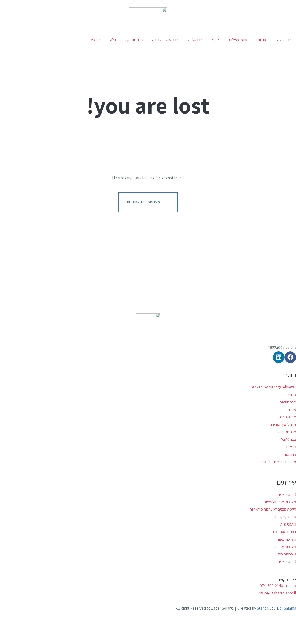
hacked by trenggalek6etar (273, 387)
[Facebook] (290, 357)
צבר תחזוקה (134, 39)
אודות (262, 39)
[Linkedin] (278, 357)
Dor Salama (286, 608)
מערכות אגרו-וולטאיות (280, 501)
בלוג (113, 39)
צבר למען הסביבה (165, 39)
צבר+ (216, 39)
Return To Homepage (144, 202)
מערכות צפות (286, 539)
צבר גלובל (195, 39)
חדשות (291, 446)
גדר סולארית (287, 494)
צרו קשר (95, 39)
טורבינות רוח (287, 554)
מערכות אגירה (285, 546)
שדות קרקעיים (285, 516)
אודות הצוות (287, 416)
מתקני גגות (288, 524)
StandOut (265, 608)
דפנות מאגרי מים (283, 531)
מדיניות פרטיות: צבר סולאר (276, 461)
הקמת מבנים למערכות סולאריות (273, 509)
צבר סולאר (283, 39)
